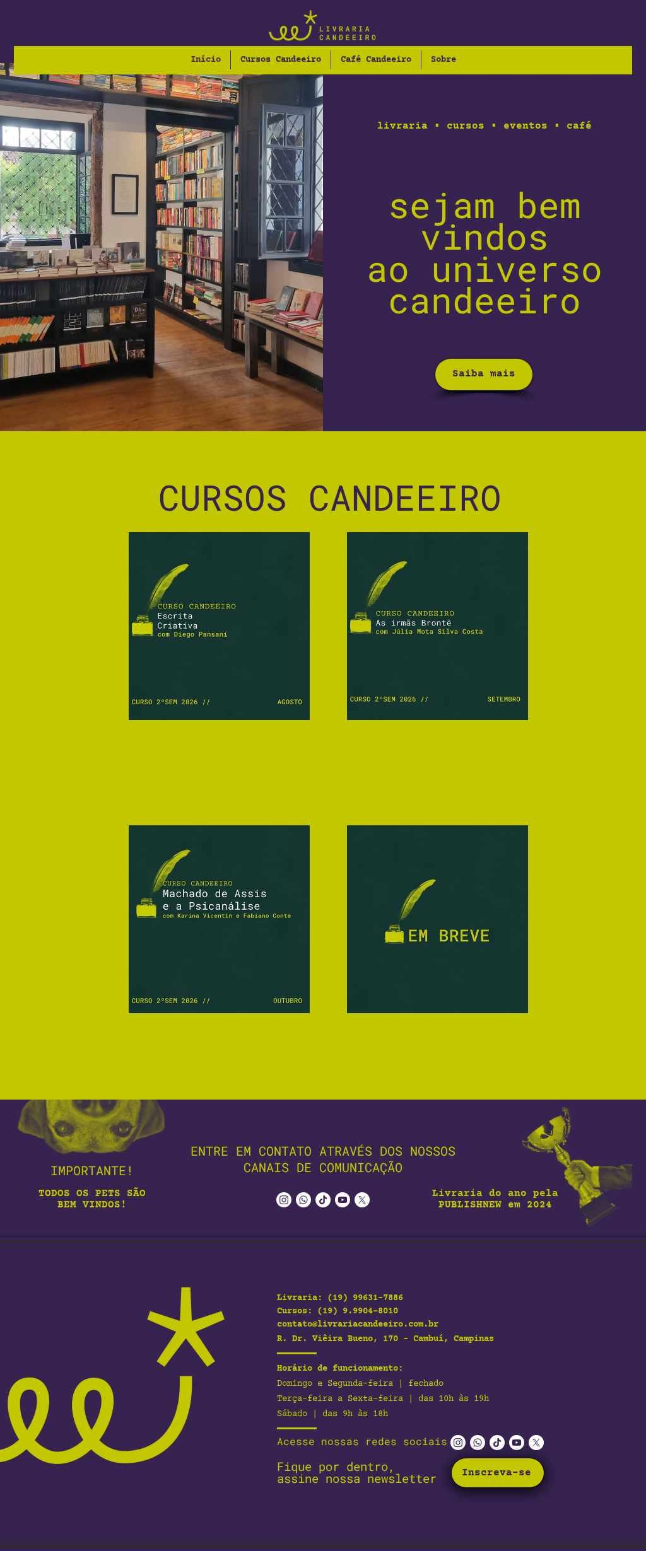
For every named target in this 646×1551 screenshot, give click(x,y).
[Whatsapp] (303, 1199)
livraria (402, 126)
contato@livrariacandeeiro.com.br (357, 1325)
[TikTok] (323, 1199)
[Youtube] (342, 1199)
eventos (525, 126)
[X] (362, 1199)
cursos (465, 126)
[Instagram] (283, 1199)
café (579, 126)
